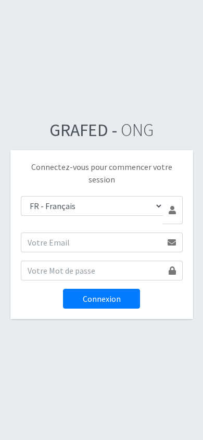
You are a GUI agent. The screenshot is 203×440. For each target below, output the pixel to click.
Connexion (102, 299)
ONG (101, 130)
